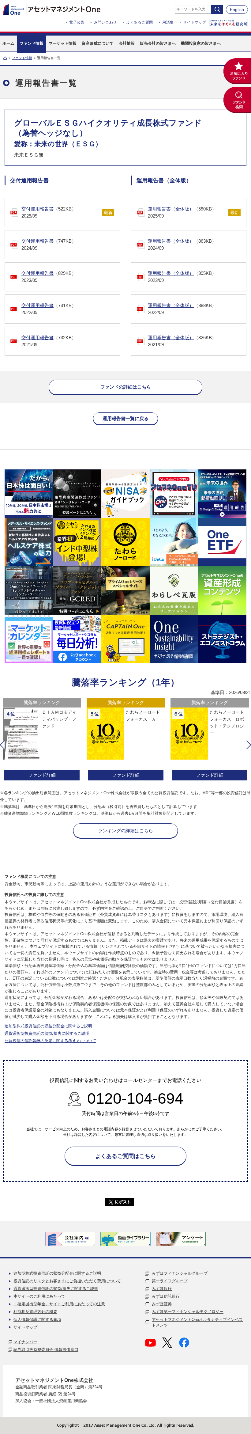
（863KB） (182, 244)
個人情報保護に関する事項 (37, 1319)
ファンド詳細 (43, 775)
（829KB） (48, 277)
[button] (2, 745)
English (237, 9)
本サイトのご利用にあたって (39, 1296)
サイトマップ (194, 22)
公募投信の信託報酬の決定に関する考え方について (50, 1040)
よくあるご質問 (139, 22)
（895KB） (182, 277)
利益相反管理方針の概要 (35, 1311)
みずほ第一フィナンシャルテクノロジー (187, 1311)
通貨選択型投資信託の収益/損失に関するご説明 (47, 1033)
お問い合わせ (105, 22)
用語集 (168, 22)
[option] (43, 739)
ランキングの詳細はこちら (125, 830)
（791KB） (48, 309)
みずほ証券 (162, 1304)
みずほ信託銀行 (166, 1296)
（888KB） (182, 309)
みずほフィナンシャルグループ (180, 1273)
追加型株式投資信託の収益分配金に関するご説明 (48, 1026)
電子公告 (76, 22)
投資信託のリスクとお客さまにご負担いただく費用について (67, 1281)
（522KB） (48, 212)
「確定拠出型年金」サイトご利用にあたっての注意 (59, 1304)
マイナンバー (25, 1342)
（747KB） (48, 244)
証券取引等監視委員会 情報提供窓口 (45, 1349)
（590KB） (182, 212)
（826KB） (182, 341)
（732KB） (48, 341)
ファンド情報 (22, 58)
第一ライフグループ (170, 1281)
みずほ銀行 (162, 1288)
